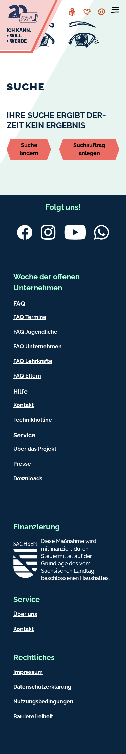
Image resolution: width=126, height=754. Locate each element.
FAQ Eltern (27, 376)
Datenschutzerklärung (42, 687)
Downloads (27, 478)
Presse (22, 463)
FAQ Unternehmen (37, 346)
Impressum (28, 672)
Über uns (25, 614)
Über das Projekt (34, 449)
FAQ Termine (29, 317)
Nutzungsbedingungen (43, 701)
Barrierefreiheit (33, 716)
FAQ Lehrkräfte (32, 361)
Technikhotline (32, 420)
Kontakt (23, 405)
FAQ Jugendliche (35, 332)
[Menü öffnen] (115, 11)
